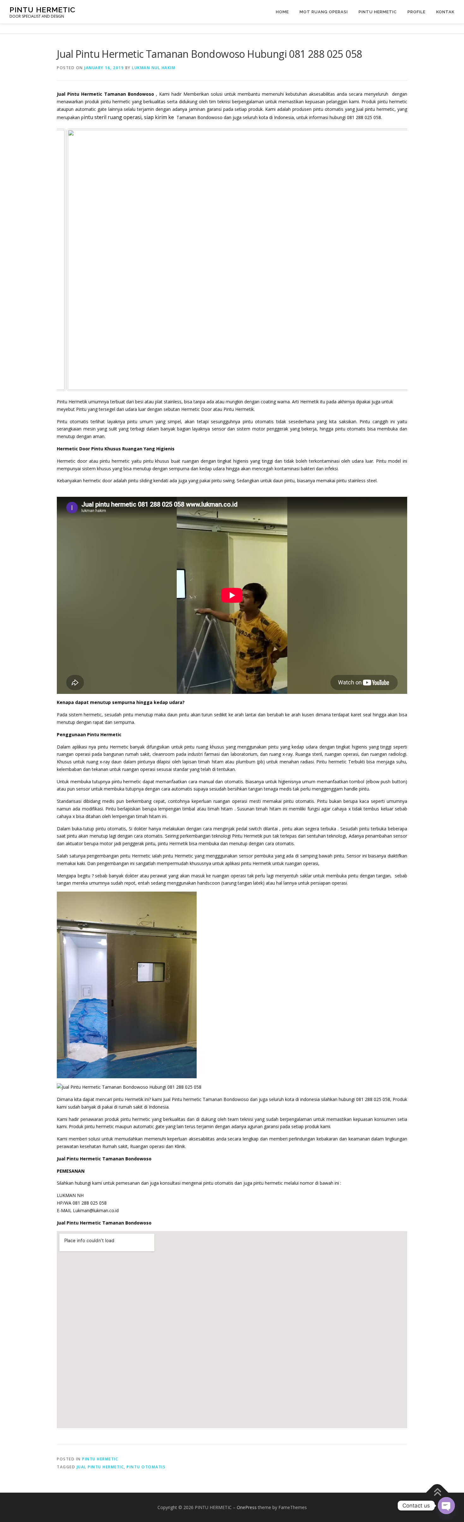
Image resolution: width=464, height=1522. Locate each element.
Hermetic (119, 747)
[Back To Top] (437, 1492)
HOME (282, 11)
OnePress (247, 1507)
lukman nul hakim (153, 67)
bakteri (308, 469)
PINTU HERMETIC (42, 9)
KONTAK (445, 11)
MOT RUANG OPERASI (324, 11)
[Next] (394, 260)
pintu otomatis (146, 1467)
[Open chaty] (446, 1505)
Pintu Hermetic (378, 11)
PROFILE (416, 11)
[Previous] (70, 260)
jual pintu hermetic (100, 1467)
